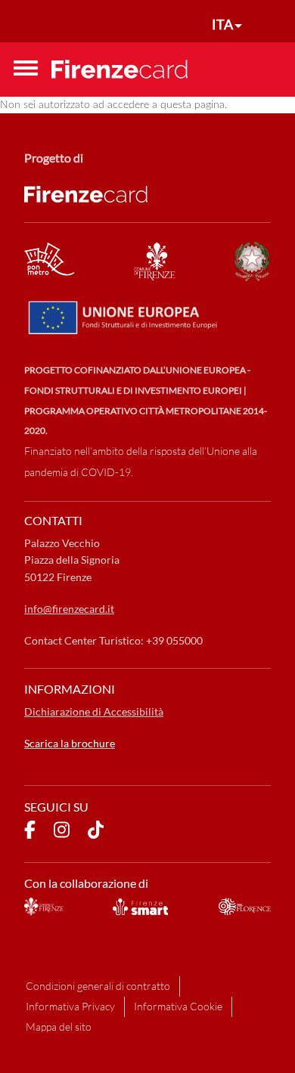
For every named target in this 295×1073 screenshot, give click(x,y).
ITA (222, 24)
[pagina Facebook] (30, 832)
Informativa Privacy (70, 1006)
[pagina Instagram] (62, 832)
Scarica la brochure (69, 743)
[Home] (119, 68)
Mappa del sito (59, 1026)
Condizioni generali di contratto (98, 985)
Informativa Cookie (178, 1006)
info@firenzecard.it (69, 608)
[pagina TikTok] (96, 832)
